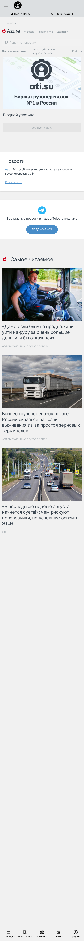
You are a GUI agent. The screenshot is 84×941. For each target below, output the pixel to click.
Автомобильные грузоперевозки (44, 51)
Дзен (5, 532)
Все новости (13, 182)
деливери (62, 31)
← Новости (9, 23)
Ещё (75, 51)
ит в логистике (45, 31)
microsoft (29, 31)
